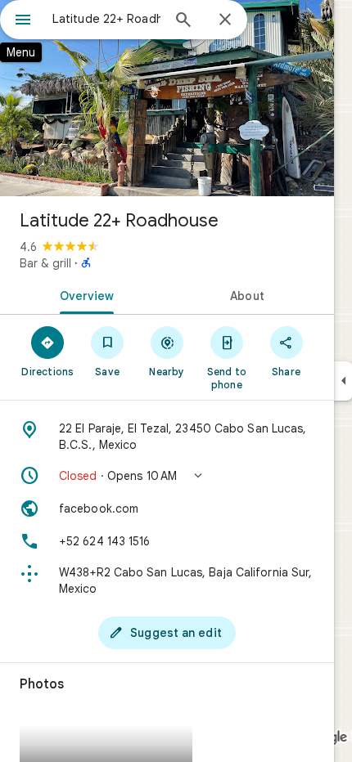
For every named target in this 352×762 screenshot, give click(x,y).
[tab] (83, 294)
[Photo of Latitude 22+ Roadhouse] (167, 98)
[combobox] (106, 19)
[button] (167, 475)
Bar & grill (45, 263)
